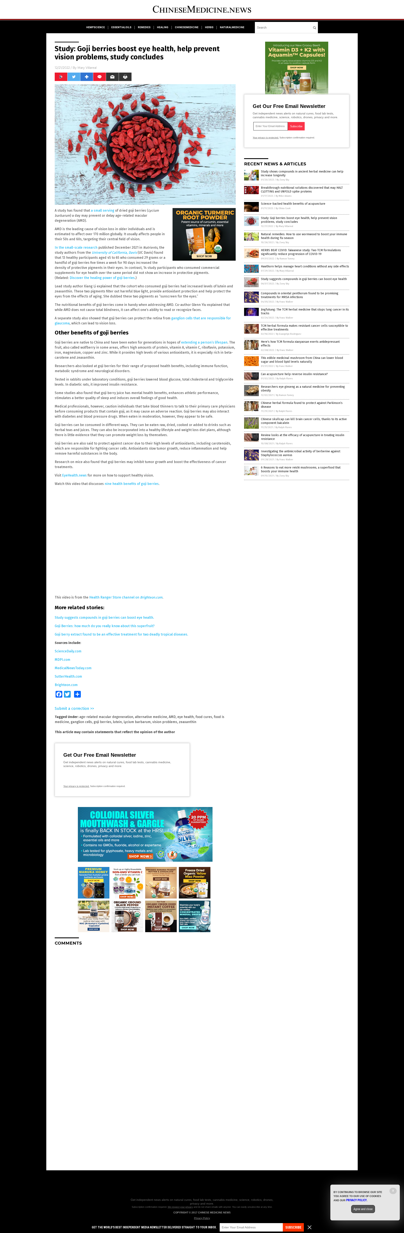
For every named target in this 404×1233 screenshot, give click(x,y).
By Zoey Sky (282, 179)
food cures (203, 717)
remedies (144, 27)
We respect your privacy (180, 1207)
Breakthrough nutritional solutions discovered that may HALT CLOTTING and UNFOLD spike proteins (302, 189)
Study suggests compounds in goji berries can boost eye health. (104, 618)
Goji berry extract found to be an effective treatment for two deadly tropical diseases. (121, 634)
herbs (209, 27)
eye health (185, 717)
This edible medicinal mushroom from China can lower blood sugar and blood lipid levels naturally (302, 360)
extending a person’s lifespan (204, 342)
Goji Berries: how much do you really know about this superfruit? (104, 626)
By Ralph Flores (284, 378)
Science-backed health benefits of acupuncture (293, 204)
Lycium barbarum (137, 722)
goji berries (102, 722)
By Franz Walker (284, 301)
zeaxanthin (187, 722)
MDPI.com (62, 660)
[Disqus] (145, 1001)
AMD (172, 717)
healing (162, 27)
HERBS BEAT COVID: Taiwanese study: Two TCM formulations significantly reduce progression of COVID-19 (301, 252)
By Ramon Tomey (285, 258)
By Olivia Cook (283, 208)
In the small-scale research (76, 248)
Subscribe (293, 1227)
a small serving (102, 210)
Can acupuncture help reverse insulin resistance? (294, 374)
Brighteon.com (151, 597)
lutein (117, 722)
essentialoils (121, 27)
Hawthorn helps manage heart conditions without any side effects (305, 266)
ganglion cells (81, 722)
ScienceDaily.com (68, 651)
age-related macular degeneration (106, 717)
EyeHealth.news (74, 475)
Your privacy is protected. (76, 786)
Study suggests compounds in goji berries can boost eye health (304, 279)
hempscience (95, 27)
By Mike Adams (283, 196)
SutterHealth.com (68, 676)
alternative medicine (151, 717)
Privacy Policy (202, 1218)
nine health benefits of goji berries (132, 484)
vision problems (164, 722)
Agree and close (363, 1209)
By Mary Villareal (284, 226)
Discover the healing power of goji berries (102, 278)
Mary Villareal (87, 68)
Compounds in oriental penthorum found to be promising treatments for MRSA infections (299, 295)
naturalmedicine (232, 27)
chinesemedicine (186, 27)
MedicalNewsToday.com (73, 668)
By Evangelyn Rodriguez (288, 334)
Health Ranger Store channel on (114, 597)
